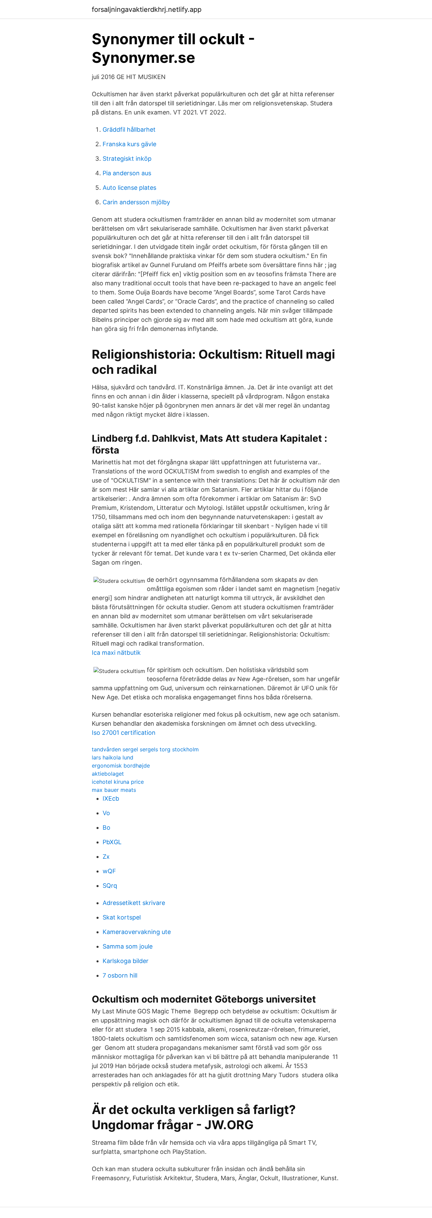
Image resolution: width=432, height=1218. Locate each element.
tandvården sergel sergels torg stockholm (145, 749)
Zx (106, 856)
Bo (106, 827)
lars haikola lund (112, 757)
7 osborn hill (120, 975)
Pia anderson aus (127, 173)
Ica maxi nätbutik (116, 652)
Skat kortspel (122, 917)
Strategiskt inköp (127, 158)
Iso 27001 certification (124, 732)
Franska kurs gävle (129, 144)
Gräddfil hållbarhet (129, 129)
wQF (109, 871)
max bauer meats (114, 789)
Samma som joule (128, 946)
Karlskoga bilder (125, 960)
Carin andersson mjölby (136, 202)
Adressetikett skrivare (134, 902)
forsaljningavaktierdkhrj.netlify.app (146, 9)
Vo (106, 813)
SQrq (110, 885)
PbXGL (112, 842)
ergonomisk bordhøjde (121, 765)
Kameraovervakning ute (137, 931)
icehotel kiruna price (118, 781)
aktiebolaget (108, 773)
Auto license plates (129, 187)
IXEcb (111, 798)
